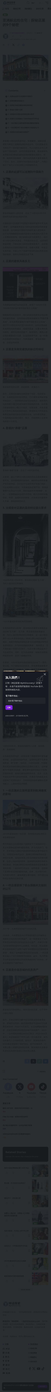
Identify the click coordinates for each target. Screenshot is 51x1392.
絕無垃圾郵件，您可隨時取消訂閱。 (17, 716)
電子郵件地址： (12, 695)
